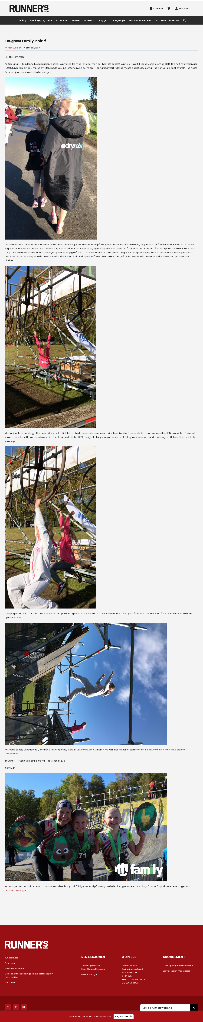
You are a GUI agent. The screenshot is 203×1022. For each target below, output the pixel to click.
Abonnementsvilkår (14, 968)
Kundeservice (11, 957)
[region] (101, 1016)
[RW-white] (26, 941)
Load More (101, 907)
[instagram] (16, 1007)
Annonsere (10, 982)
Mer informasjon (89, 974)
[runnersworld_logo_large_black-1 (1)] (29, 6)
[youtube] (24, 1007)
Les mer (107, 1016)
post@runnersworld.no (181, 965)
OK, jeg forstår (123, 1016)
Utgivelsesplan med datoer (176, 971)
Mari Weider (14, 47)
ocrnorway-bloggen (16, 890)
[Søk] (184, 20)
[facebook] (8, 1007)
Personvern (10, 963)
